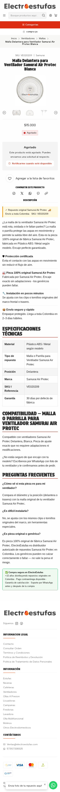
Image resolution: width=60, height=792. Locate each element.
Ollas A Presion (11, 696)
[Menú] (4, 15)
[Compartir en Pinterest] (38, 194)
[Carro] (56, 15)
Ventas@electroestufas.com (22, 744)
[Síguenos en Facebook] (21, 623)
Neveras (7, 683)
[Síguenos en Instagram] (16, 623)
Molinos (7, 723)
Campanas (9, 705)
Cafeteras (8, 687)
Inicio (14, 38)
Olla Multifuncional (13, 718)
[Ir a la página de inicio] (30, 5)
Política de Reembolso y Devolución (23, 657)
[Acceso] (50, 15)
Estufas (7, 678)
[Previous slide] (4, 112)
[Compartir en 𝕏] (22, 194)
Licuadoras (9, 700)
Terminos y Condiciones (16, 652)
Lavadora (8, 714)
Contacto (8, 644)
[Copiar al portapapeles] (46, 194)
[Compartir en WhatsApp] (30, 194)
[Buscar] (43, 15)
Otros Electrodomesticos (17, 727)
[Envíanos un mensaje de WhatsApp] (53, 785)
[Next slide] (55, 112)
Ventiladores (28, 38)
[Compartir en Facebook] (14, 194)
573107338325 (15, 748)
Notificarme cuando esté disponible (32, 163)
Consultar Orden (12, 648)
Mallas (42, 38)
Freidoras (8, 709)
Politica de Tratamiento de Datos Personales (27, 661)
